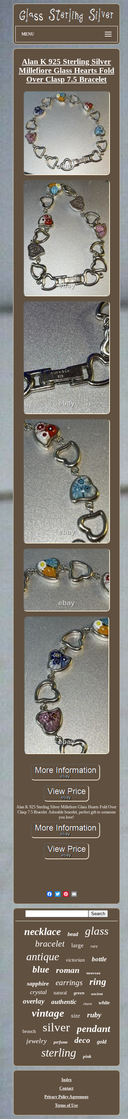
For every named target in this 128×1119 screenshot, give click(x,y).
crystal (38, 992)
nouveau (93, 973)
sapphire (38, 983)
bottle (99, 959)
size (75, 1015)
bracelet (50, 944)
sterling (58, 1052)
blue (40, 969)
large (77, 945)
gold (101, 1042)
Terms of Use (66, 1105)
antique (42, 956)
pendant (93, 1028)
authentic (63, 1001)
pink (87, 1056)
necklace (42, 931)
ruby (94, 1014)
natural (60, 992)
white (104, 1002)
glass (97, 931)
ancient (97, 994)
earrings (69, 982)
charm (87, 1004)
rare (94, 946)
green (79, 992)
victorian (75, 960)
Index (66, 1079)
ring (97, 981)
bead (73, 934)
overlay (33, 1001)
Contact (66, 1088)
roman (68, 970)
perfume (61, 1042)
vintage (48, 1013)
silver (56, 1027)
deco (82, 1040)
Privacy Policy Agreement (66, 1096)
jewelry (36, 1041)
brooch (29, 1031)
